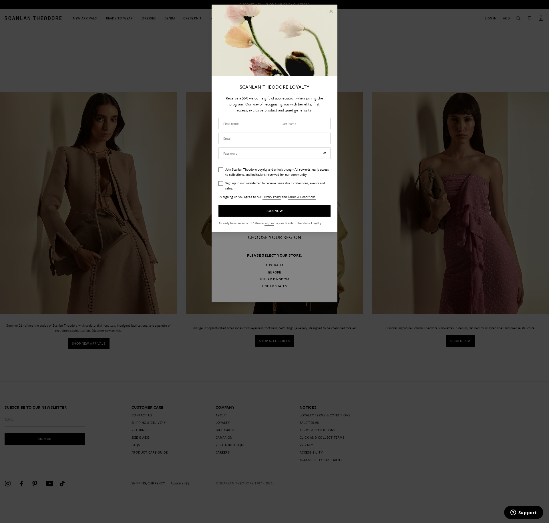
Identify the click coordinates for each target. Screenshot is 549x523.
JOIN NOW (274, 210)
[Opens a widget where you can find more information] (523, 513)
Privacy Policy (271, 196)
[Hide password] (325, 153)
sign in (269, 223)
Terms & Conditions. (302, 196)
